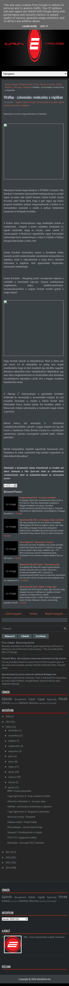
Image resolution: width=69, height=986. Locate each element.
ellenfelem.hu (44, 979)
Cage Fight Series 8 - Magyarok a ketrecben (28, 811)
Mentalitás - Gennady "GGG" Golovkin (25, 842)
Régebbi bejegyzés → (55, 613)
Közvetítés (14, 703)
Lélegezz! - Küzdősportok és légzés (24, 832)
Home (7, 84)
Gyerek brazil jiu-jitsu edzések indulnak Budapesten (29, 674)
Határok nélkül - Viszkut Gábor (22, 822)
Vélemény (34, 703)
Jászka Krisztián (47, 84)
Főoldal (33, 613)
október (12, 740)
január (11, 787)
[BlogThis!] (8, 485)
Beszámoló (20, 699)
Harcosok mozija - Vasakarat (21, 816)
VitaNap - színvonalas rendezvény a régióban (33, 97)
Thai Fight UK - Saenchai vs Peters (36, 542)
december (13, 730)
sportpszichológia (47, 703)
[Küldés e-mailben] (5, 485)
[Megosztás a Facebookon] (15, 485)
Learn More (29, 26)
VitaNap (26, 87)
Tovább (19, 513)
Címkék (25, 636)
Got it (44, 26)
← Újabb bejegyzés (12, 613)
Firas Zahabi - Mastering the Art (18, 642)
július (11, 756)
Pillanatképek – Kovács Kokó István (24, 827)
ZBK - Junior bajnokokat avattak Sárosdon (44, 937)
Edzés (31, 699)
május (11, 766)
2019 (7, 721)
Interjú (6, 703)
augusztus (13, 751)
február (11, 782)
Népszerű (10, 636)
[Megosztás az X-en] (12, 485)
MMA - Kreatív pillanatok (19, 790)
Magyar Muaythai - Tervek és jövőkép (38, 497)
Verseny (23, 703)
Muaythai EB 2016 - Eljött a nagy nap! (38, 586)
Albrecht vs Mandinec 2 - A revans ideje (26, 801)
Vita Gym (17, 87)
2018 (7, 726)
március (12, 777)
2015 (7, 862)
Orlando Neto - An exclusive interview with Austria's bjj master (34, 658)
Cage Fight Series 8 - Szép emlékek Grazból (28, 796)
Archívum (41, 636)
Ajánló (7, 698)
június (11, 761)
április (11, 771)
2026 (7, 716)
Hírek (36, 84)
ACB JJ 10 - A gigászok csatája (21, 837)
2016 (7, 857)
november (13, 735)
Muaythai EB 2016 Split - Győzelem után (39, 564)
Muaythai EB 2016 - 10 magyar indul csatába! (42, 519)
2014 (7, 867)
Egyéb (15, 84)
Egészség (51, 699)
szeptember (14, 746)
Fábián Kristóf (25, 84)
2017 (7, 852)
